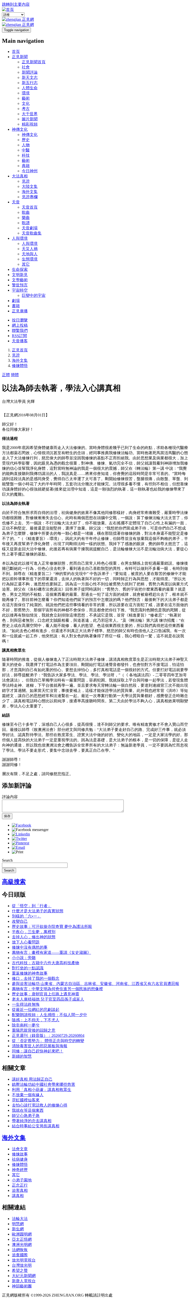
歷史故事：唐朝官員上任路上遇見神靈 (45, 994)
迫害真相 (20, 1190)
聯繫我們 (20, 330)
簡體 (15, 375)
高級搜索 (14, 881)
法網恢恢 (20, 1250)
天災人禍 (30, 249)
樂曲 (26, 217)
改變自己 (20, 921)
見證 (26, 181)
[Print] (17, 852)
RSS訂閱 (19, 336)
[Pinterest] (20, 843)
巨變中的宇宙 (34, 295)
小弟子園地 (22, 1180)
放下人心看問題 (26, 942)
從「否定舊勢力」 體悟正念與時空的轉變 (48, 1041)
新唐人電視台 (24, 1281)
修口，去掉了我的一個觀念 (35, 978)
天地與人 (30, 254)
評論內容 (10, 797)
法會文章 (20, 1149)
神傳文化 (20, 129)
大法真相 (20, 176)
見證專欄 (30, 197)
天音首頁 (30, 207)
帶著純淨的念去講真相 (31, 1121)
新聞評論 (30, 72)
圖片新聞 (30, 119)
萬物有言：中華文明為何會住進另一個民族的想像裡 (57, 989)
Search (7, 860)
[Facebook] (21, 825)
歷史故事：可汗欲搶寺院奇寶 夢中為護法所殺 (52, 926)
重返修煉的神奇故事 (30, 973)
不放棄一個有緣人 (28, 1095)
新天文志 (30, 77)
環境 (26, 93)
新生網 (18, 1229)
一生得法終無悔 (26, 1004)
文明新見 (20, 275)
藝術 (26, 98)
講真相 (18, 1196)
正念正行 (20, 1185)
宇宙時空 (20, 290)
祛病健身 (20, 1159)
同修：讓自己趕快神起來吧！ (37, 1051)
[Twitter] (19, 838)
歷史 (26, 140)
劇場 (16, 301)
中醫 (26, 150)
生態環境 (30, 259)
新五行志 (30, 83)
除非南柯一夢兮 (26, 1025)
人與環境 (20, 238)
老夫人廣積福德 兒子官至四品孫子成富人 (48, 999)
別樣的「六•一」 (26, 916)
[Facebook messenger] (30, 830)
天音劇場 (30, 228)
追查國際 (20, 1255)
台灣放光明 (22, 1265)
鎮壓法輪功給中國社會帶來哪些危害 (43, 1084)
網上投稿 (20, 325)
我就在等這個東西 (28, 1110)
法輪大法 (20, 1219)
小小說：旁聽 (24, 958)
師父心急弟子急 (26, 1115)
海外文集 (30, 192)
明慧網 (18, 1224)
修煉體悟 (20, 365)
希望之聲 (20, 1270)
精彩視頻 (30, 124)
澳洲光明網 (22, 1244)
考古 (26, 109)
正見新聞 (20, 57)
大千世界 (30, 114)
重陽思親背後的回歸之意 (33, 1030)
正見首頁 (20, 350)
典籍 (26, 166)
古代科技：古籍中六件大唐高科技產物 (45, 963)
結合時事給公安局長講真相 (35, 1126)
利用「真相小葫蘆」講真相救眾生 (41, 1090)
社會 (26, 67)
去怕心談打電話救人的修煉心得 (39, 1105)
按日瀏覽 (20, 320)
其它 (26, 264)
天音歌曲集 (32, 233)
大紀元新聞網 (24, 1276)
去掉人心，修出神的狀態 (33, 937)
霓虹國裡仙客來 (26, 1100)
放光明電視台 (24, 1260)
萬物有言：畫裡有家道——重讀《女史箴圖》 (51, 952)
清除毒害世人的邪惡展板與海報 (39, 1046)
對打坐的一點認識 (28, 968)
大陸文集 (30, 186)
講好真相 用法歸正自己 (32, 1079)
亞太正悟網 (22, 1239)
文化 (26, 103)
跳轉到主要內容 (16, 4)
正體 (6, 375)
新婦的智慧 (22, 1056)
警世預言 (20, 285)
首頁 (16, 51)
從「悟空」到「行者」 (31, 906)
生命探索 (20, 269)
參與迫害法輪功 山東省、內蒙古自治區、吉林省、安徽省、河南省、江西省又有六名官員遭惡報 (95, 984)
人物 (26, 145)
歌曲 (26, 212)
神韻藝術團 (22, 1286)
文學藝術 (20, 280)
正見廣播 (20, 311)
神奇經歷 (20, 1170)
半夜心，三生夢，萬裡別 (33, 932)
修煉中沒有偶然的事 (30, 947)
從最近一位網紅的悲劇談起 (35, 1009)
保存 (7, 816)
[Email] (18, 847)
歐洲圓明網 (22, 1234)
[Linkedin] (21, 834)
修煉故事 (20, 1154)
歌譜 (26, 223)
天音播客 (20, 341)
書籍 (16, 306)
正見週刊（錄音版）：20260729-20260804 (48, 1035)
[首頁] (8, 9)
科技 (26, 155)
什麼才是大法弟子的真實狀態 (37, 911)
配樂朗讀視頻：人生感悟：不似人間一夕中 (49, 1015)
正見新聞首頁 (34, 62)
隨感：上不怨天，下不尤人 (35, 1020)
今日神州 (30, 171)
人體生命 (30, 88)
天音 (16, 202)
